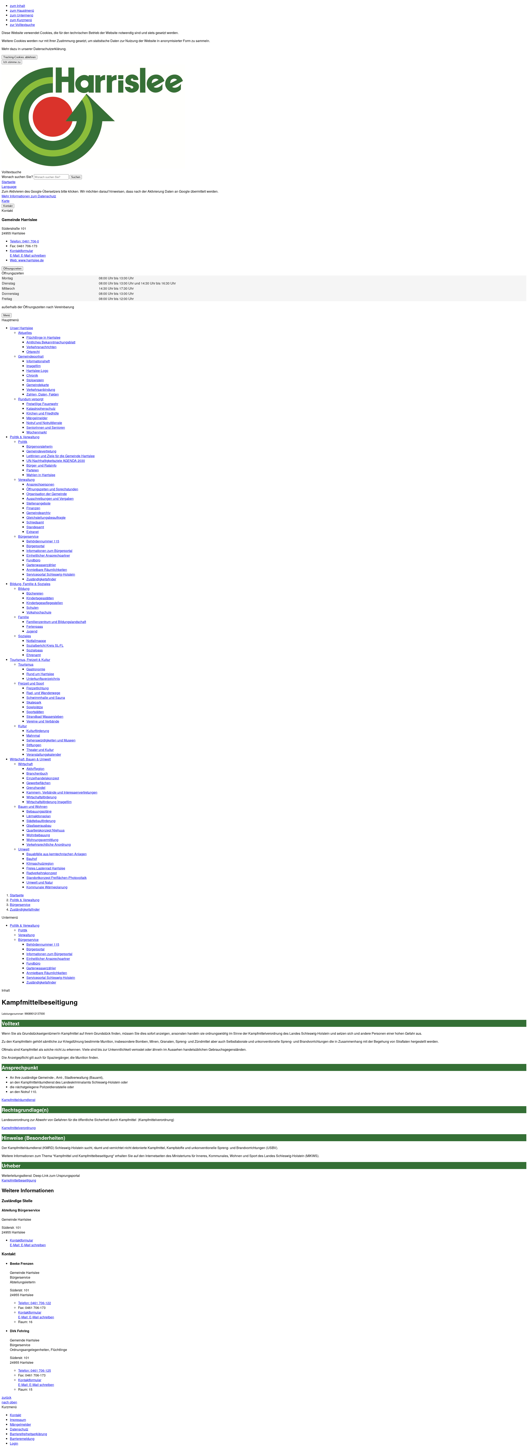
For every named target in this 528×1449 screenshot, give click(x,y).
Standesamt (35, 527)
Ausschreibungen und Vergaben (50, 498)
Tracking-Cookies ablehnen (19, 57)
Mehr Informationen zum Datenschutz (29, 196)
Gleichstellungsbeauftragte (46, 517)
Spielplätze (34, 707)
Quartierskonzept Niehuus (45, 830)
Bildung (23, 588)
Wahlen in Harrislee (40, 474)
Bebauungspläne (39, 811)
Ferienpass (34, 626)
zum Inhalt (17, 5)
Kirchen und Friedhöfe (42, 413)
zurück (6, 1397)
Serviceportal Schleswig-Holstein (50, 574)
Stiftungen (33, 745)
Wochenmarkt (36, 432)
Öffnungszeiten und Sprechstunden (52, 489)
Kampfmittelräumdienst (18, 1099)
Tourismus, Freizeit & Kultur (30, 659)
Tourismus (25, 664)
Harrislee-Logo (37, 370)
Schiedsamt (35, 522)
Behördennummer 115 (42, 541)
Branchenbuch (37, 773)
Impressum (18, 1419)
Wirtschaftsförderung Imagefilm (49, 801)
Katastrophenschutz (40, 408)
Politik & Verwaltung (24, 437)
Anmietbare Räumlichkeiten (46, 569)
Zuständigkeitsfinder (41, 579)
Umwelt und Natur (39, 882)
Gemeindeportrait (31, 356)
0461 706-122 (34, 1302)
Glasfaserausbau (38, 825)
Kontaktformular (21, 250)
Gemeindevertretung (41, 451)
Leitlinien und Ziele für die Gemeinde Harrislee (60, 455)
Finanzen (33, 508)
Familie (23, 617)
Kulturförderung (37, 730)
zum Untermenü (21, 15)
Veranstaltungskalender (43, 754)
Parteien (32, 470)
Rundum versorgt (30, 399)
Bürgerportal (35, 546)
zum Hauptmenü (22, 10)
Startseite (17, 895)
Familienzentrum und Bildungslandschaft (56, 621)
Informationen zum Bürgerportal (49, 550)
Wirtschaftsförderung (41, 797)
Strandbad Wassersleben (44, 716)
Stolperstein (35, 380)
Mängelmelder (36, 418)
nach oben (9, 1402)
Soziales (24, 636)
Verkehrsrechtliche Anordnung (48, 844)
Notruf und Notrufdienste (44, 422)
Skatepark (33, 702)
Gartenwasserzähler (41, 564)
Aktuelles (25, 332)
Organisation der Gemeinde (46, 493)
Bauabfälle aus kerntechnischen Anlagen (56, 854)
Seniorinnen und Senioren (45, 427)
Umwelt (23, 849)
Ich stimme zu (11, 62)
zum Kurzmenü (21, 20)
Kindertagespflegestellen (44, 602)
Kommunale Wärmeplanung (46, 887)
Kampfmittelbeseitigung (19, 1180)
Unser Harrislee (21, 328)
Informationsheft (38, 361)
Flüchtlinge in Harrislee (43, 337)
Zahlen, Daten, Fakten (42, 394)
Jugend (31, 631)
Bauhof (31, 858)
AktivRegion (35, 768)
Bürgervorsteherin (39, 446)
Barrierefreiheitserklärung (28, 1433)
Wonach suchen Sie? (17, 176)
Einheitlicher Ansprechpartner (48, 555)
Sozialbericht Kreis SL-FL (45, 645)
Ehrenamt (33, 654)
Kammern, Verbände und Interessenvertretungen (61, 792)
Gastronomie (35, 669)
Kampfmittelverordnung (19, 1127)
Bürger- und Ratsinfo (41, 465)
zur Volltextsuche (22, 24)
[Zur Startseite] (93, 167)
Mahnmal (33, 735)
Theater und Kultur (40, 749)
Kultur (22, 726)
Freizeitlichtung (37, 688)
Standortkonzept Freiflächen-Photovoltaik (56, 877)
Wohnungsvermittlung (42, 839)
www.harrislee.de (27, 260)
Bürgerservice (28, 536)
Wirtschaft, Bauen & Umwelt (30, 759)
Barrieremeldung (22, 1438)
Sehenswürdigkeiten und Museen (50, 740)
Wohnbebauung (38, 835)
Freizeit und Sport (31, 683)
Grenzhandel (35, 787)
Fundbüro (33, 560)
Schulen (32, 607)
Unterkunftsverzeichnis (43, 678)
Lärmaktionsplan (38, 816)
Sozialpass (34, 650)
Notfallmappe (36, 640)
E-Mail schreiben (28, 255)
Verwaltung (26, 479)
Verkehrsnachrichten (41, 346)
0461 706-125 (34, 1370)
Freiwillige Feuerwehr (42, 403)
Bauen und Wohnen (32, 806)
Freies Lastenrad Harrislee (45, 868)
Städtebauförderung (40, 820)
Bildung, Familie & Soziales (30, 583)
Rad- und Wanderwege (43, 692)
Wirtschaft (25, 763)
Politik (22, 441)
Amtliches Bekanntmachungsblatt (50, 342)
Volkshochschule (38, 612)
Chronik (32, 375)
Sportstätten (35, 711)
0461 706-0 (24, 241)
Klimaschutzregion (40, 863)
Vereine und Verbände (42, 721)
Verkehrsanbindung (40, 389)
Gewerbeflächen (38, 782)
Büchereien (34, 593)
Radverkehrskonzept (41, 872)
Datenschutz (19, 1429)
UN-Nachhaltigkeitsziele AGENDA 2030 (55, 460)
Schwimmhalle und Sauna (45, 697)
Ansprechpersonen (40, 484)
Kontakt (15, 1415)
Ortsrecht (33, 351)
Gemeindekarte (37, 384)
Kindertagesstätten (40, 598)
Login (14, 1443)
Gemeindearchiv (38, 512)
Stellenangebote (38, 503)
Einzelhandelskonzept (42, 778)
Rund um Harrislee (40, 673)
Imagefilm (33, 365)
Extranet (32, 531)
